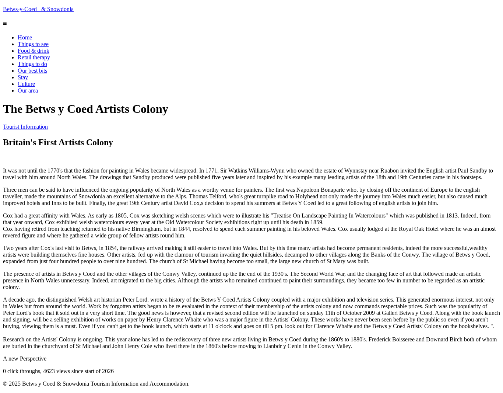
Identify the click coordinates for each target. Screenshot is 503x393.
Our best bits (32, 70)
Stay (23, 77)
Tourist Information (25, 127)
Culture (26, 84)
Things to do (32, 64)
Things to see (33, 44)
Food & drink (33, 51)
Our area (28, 90)
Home (25, 37)
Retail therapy (34, 57)
